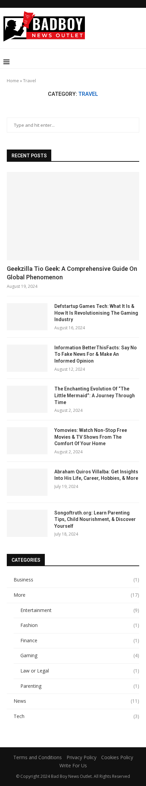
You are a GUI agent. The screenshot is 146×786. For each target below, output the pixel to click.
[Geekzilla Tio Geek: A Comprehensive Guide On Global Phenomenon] (73, 216)
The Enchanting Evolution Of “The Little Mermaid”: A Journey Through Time (94, 395)
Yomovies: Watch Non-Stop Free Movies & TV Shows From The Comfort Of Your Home (90, 436)
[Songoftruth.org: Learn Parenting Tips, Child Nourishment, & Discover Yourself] (27, 523)
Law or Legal (79, 670)
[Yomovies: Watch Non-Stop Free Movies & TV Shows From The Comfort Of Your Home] (27, 440)
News (76, 701)
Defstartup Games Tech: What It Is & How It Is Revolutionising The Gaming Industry (96, 312)
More (76, 595)
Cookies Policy (117, 757)
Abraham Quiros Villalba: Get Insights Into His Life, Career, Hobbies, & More (96, 475)
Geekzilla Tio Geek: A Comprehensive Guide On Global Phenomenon (72, 273)
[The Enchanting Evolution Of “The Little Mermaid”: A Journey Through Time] (27, 399)
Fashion (79, 625)
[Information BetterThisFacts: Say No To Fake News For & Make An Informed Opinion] (27, 358)
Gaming (79, 655)
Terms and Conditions (37, 757)
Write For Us (73, 765)
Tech (76, 716)
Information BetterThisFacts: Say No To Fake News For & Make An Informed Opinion (95, 354)
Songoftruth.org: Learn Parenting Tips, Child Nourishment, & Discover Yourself (95, 519)
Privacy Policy (81, 757)
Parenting (79, 686)
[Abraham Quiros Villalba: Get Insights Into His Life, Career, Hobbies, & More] (27, 482)
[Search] (139, 62)
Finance (79, 640)
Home (13, 80)
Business (76, 579)
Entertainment (79, 610)
